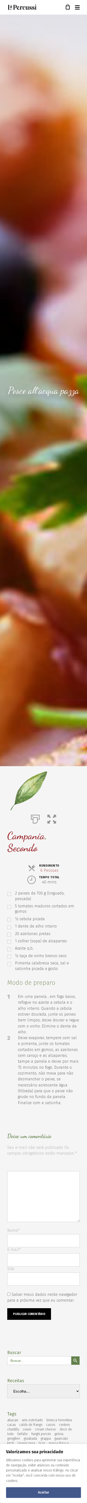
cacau (11, 1425)
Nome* (13, 1230)
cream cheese (45, 1429)
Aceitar (43, 1492)
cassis (50, 1425)
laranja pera (26, 1443)
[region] (43, 1473)
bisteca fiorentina (59, 1420)
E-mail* (14, 1249)
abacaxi (12, 1420)
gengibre (13, 1439)
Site (10, 1268)
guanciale (61, 1439)
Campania (26, 836)
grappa (46, 1439)
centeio (64, 1425)
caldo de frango (31, 1425)
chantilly (13, 1429)
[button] (51, 818)
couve (27, 1429)
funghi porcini (41, 1434)
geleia (58, 1434)
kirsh (10, 1443)
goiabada (30, 1439)
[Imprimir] (35, 818)
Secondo (22, 848)
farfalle (22, 1434)
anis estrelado (32, 1420)
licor (42, 1443)
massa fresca (58, 1443)
